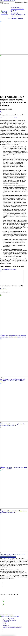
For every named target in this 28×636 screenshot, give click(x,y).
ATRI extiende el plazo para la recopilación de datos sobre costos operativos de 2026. (13, 424)
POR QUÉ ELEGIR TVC (9, 582)
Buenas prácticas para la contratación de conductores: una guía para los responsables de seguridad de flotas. (13, 336)
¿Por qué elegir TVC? (8, 618)
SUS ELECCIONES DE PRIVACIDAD (10, 597)
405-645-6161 (6, 625)
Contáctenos (6, 621)
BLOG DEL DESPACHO (9, 586)
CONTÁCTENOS (8, 583)
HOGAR (5, 580)
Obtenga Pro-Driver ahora (6, 614)
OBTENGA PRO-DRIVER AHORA (12, 627)
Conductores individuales (9, 620)
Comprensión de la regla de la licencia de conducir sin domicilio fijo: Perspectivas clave (13, 511)
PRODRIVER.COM (8, 587)
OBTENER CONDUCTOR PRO (8, 609)
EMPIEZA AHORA (5, 590)
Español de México (10, 0)
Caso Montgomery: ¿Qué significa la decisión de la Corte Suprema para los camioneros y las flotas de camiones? (12, 380)
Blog (1, 112)
